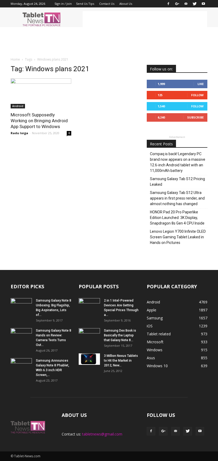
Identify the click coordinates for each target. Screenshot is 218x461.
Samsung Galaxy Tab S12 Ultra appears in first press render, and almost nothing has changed (177, 198)
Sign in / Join (63, 4)
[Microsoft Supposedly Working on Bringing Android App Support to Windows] (41, 93)
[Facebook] (168, 3)
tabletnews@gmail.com (102, 434)
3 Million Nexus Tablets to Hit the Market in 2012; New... (121, 360)
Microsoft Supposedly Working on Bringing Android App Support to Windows (39, 120)
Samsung (155, 317)
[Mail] (186, 3)
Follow (197, 95)
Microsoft (155, 341)
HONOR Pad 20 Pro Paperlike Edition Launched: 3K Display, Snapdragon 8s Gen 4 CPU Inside (177, 217)
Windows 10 (157, 365)
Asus (151, 357)
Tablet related (159, 333)
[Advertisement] (145, 19)
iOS (150, 325)
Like (201, 84)
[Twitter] (195, 3)
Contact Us (106, 4)
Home (15, 59)
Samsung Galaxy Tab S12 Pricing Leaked (177, 182)
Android (17, 106)
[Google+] (177, 3)
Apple (151, 309)
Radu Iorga (19, 133)
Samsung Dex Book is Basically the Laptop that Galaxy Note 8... (120, 335)
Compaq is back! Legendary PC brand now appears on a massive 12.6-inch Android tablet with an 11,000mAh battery (177, 162)
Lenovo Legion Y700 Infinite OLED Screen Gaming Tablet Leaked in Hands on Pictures (178, 237)
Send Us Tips (85, 4)
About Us (125, 4)
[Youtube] (203, 3)
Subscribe (195, 117)
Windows (154, 349)
